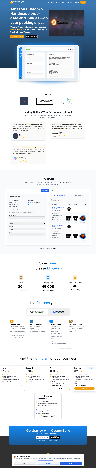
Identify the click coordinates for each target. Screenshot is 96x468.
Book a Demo (53, 248)
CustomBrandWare (23, 158)
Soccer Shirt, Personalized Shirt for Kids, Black (58, 208)
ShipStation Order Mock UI (59, 195)
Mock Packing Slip (79, 195)
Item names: (11, 226)
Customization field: (13, 220)
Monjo (20, 135)
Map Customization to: (14, 200)
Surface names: (12, 215)
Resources (69, 2)
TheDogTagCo (62, 133)
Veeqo (52, 190)
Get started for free (42, 437)
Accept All (71, 463)
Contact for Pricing (48, 416)
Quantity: (11, 232)
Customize (48, 463)
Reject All (25, 463)
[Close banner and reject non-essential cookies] (82, 455)
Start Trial (11, 385)
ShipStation (45, 190)
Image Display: (31, 200)
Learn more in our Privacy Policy (45, 460)
